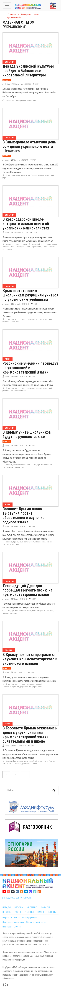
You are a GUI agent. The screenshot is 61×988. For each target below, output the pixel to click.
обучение (38, 761)
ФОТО (18, 912)
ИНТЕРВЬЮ (32, 907)
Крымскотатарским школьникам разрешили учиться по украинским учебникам (30, 295)
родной (49, 542)
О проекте (7, 917)
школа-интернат (48, 247)
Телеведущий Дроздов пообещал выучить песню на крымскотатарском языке (27, 590)
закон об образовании (21, 465)
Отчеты (17, 926)
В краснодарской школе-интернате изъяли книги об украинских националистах (26, 223)
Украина (6, 613)
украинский (31, 101)
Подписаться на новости (18, 897)
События (9, 62)
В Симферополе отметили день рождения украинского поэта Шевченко (29, 146)
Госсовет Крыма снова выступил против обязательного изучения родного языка (24, 515)
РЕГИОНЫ (19, 907)
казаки (18, 244)
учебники (6, 322)
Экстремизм (7, 249)
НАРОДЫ (7, 907)
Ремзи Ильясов (49, 761)
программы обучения (11, 687)
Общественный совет (36, 922)
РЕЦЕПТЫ (29, 912)
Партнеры (7, 926)
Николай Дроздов (39, 611)
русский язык (8, 467)
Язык (7, 359)
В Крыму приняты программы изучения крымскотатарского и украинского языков (30, 659)
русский (6, 544)
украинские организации (20, 247)
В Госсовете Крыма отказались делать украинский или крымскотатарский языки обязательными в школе (30, 734)
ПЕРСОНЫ (7, 912)
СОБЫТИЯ (45, 907)
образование (40, 542)
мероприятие (21, 101)
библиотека (10, 101)
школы (35, 764)
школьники (15, 322)
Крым (8, 175)
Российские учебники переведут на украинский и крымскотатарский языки (30, 367)
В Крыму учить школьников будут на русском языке (27, 434)
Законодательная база (13, 922)
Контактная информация (25, 917)
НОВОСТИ (52, 912)
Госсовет (9, 465)
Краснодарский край (36, 244)
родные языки (25, 687)
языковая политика (18, 391)
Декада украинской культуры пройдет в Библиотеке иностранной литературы (28, 70)
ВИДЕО (41, 912)
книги (25, 244)
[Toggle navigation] (7, 5)
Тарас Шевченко (37, 175)
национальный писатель (20, 175)
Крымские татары (18, 319)
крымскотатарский (34, 319)
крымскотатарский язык (21, 611)
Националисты (51, 244)
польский (6, 247)
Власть (8, 650)
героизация (10, 244)
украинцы (6, 178)
